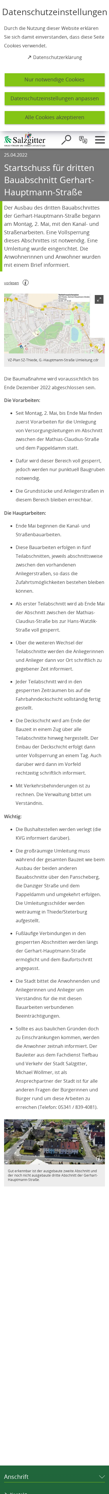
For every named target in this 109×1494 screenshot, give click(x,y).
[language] (83, 140)
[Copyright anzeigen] (98, 346)
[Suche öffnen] (66, 140)
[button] (54, 323)
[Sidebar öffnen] (100, 140)
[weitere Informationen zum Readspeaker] (26, 282)
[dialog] (54, 65)
